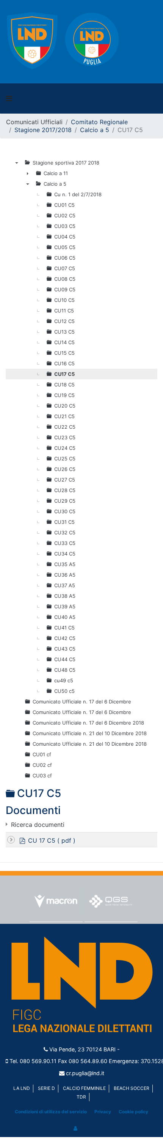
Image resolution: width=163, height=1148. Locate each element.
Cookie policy (133, 1111)
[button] (76, 1128)
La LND (21, 1088)
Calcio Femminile (84, 1088)
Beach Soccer (131, 1088)
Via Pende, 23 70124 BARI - (84, 1049)
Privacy (102, 1111)
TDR (81, 1097)
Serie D (46, 1088)
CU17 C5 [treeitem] (64, 374)
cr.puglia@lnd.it (85, 1073)
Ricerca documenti (37, 824)
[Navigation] (9, 98)
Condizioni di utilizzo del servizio (51, 1111)
